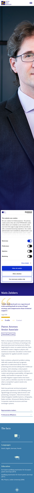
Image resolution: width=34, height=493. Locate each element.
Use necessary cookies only (17, 279)
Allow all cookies (17, 268)
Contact (17, 320)
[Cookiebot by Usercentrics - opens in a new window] (25, 212)
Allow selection (17, 273)
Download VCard (8, 334)
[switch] (29, 246)
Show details (25, 263)
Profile (5, 320)
